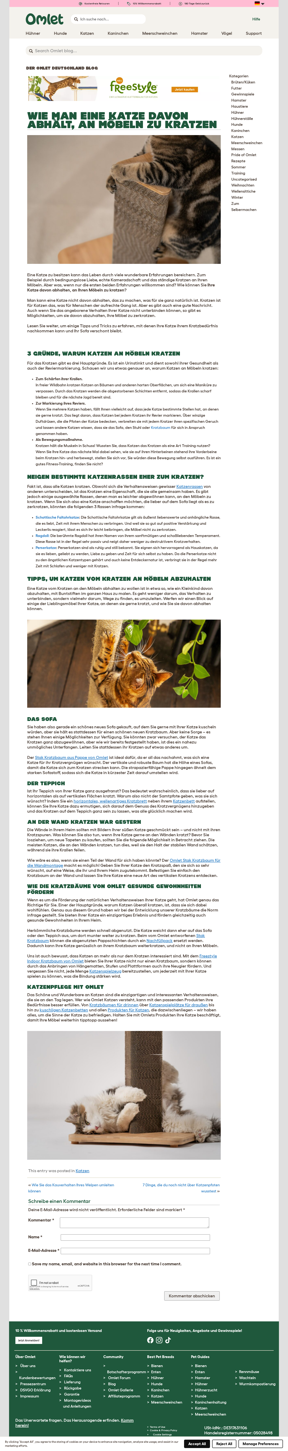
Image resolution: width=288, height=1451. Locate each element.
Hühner (237, 112)
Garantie (71, 1394)
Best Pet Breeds (160, 1357)
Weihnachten (242, 185)
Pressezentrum (33, 1384)
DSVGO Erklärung (35, 1390)
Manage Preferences (261, 1444)
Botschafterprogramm (126, 1372)
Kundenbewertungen (37, 1378)
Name (35, 1237)
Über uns (27, 1366)
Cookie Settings (162, 1434)
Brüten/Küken (243, 82)
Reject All (224, 1444)
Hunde (237, 124)
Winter (237, 197)
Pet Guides (200, 1357)
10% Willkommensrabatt (146, 3)
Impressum (29, 1396)
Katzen (82, 1170)
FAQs (68, 1376)
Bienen (157, 1366)
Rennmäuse (249, 1372)
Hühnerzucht (206, 1390)
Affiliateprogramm (124, 1396)
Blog (112, 1384)
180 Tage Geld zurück (196, 3)
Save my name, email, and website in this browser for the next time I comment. (107, 1264)
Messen (237, 149)
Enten (156, 1372)
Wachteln (247, 1378)
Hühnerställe (242, 119)
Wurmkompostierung (257, 1384)
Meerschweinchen (246, 143)
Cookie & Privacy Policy (163, 1430)
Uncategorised (244, 179)
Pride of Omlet (243, 155)
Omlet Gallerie (120, 1390)
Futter (236, 88)
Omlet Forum (119, 1378)
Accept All (197, 1444)
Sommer (238, 167)
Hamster (238, 100)
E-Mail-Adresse (43, 1250)
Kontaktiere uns (77, 1370)
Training (238, 173)
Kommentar (41, 1220)
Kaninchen (240, 131)
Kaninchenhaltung (210, 1402)
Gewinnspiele (242, 94)
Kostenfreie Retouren (97, 3)
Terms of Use (157, 1426)
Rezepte (238, 161)
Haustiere (239, 106)
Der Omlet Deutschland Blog (62, 68)
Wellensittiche (243, 191)
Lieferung (72, 1382)
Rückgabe (72, 1388)
